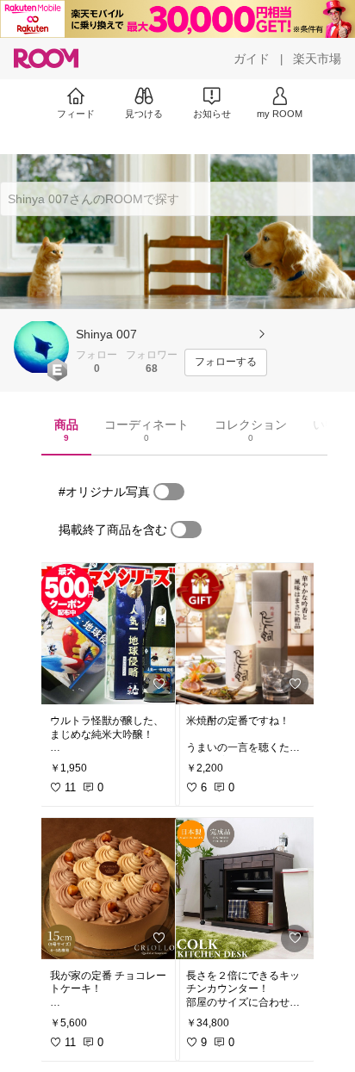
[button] (41, 347)
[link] (109, 633)
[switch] (168, 491)
